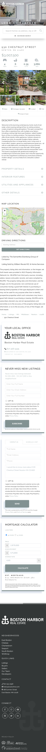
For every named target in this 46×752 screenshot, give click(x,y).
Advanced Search (24, 36)
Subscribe (17, 424)
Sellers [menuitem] (4, 668)
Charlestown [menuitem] (7, 646)
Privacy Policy (13, 416)
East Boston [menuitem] (7, 640)
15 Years (20, 535)
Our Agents (18, 354)
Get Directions (23, 249)
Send (17, 504)
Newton (34, 314)
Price (7, 541)
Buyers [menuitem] (5, 666)
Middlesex (25, 314)
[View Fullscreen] (4, 218)
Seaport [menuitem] (5, 648)
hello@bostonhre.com (12, 687)
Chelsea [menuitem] (5, 643)
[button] (40, 30)
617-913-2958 (8, 684)
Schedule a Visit (32, 442)
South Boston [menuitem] (7, 651)
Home (4, 314)
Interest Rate (10, 557)
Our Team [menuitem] (6, 671)
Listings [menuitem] (5, 663)
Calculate (23, 568)
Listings (11, 314)
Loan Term (9, 530)
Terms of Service (22, 512)
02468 (41, 314)
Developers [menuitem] (6, 674)
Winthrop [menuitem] (5, 654)
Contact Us (9, 354)
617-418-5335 (13, 349)
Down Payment (10, 549)
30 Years (10, 535)
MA (18, 314)
